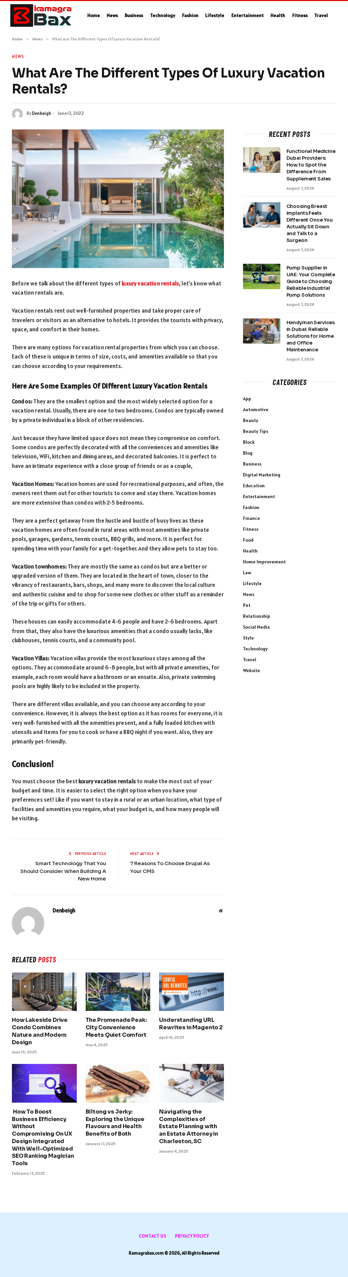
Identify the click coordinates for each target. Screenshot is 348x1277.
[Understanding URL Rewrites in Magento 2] (191, 992)
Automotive (255, 409)
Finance (251, 518)
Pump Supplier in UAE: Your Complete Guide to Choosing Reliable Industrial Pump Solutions (310, 281)
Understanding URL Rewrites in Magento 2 (191, 1023)
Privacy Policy (192, 1236)
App (247, 399)
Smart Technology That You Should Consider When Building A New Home (63, 871)
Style (248, 638)
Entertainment (247, 15)
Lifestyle (214, 15)
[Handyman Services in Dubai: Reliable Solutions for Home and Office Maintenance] (261, 331)
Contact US (153, 1236)
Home (93, 15)
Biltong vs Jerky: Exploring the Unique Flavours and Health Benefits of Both (115, 1122)
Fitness (300, 15)
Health (278, 15)
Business (134, 15)
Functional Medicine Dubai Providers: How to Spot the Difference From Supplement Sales (310, 164)
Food (248, 540)
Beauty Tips (255, 431)
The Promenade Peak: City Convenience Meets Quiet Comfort (116, 1027)
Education (254, 486)
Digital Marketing (261, 475)
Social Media (256, 627)
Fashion (190, 15)
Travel (321, 15)
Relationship (256, 616)
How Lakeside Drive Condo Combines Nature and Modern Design (40, 1031)
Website (251, 670)
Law (247, 573)
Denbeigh (41, 113)
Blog (248, 453)
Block (249, 442)
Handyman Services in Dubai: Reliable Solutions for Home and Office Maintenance (310, 336)
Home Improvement (264, 562)
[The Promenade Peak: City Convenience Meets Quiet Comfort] (118, 992)
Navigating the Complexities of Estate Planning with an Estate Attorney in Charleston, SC (188, 1126)
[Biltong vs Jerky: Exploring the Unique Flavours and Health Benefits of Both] (118, 1083)
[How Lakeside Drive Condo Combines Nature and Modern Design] (44, 992)
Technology (162, 15)
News (112, 15)
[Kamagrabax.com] (41, 16)
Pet (246, 605)
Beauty (250, 420)
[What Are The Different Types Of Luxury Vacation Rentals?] (118, 198)
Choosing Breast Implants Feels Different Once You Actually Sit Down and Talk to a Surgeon (309, 223)
